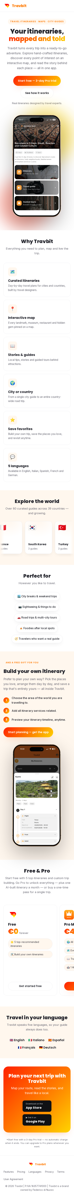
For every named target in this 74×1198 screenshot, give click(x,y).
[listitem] (18, 537)
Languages (34, 1171)
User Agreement (13, 1179)
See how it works (37, 93)
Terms (61, 1171)
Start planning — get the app (28, 732)
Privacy (49, 1171)
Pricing (21, 1171)
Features (8, 1171)
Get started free (30, 986)
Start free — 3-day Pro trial (37, 81)
